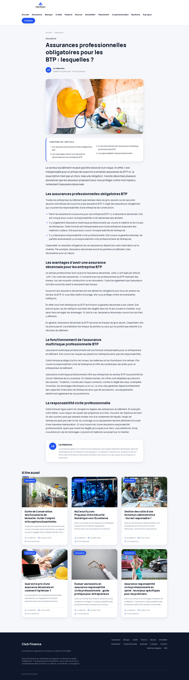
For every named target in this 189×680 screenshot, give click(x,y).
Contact (28, 20)
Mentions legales (154, 648)
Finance (68, 14)
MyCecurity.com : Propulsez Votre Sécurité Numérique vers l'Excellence (91, 515)
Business (135, 14)
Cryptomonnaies (120, 14)
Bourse (78, 14)
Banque (49, 14)
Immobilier (90, 14)
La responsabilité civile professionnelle (115, 153)
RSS (165, 648)
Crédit (58, 14)
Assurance (37, 14)
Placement (103, 14)
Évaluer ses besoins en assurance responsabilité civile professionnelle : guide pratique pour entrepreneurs (91, 589)
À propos (147, 14)
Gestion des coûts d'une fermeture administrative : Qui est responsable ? (139, 515)
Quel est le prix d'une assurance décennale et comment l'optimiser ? (39, 587)
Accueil (25, 14)
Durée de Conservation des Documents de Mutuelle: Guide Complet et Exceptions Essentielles (40, 516)
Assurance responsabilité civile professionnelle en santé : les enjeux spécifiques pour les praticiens (142, 589)
